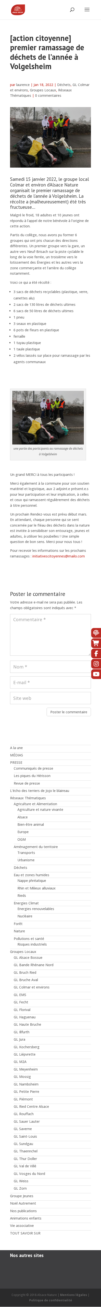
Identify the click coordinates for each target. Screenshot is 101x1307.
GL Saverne (23, 1128)
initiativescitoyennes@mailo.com (58, 556)
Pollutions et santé (29, 938)
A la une (16, 747)
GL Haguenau (25, 1017)
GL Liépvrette (25, 1054)
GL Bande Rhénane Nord (33, 964)
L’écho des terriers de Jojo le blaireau (39, 790)
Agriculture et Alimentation (35, 803)
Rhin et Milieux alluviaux (36, 888)
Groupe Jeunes (21, 1196)
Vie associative (22, 1225)
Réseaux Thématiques (28, 798)
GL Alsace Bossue (28, 957)
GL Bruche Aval (26, 979)
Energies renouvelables (35, 908)
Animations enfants (25, 1218)
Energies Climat (26, 903)
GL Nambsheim (26, 1084)
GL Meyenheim (26, 1069)
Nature (19, 931)
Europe (23, 831)
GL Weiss (21, 1181)
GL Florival (22, 1009)
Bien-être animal (30, 824)
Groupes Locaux (43, 90)
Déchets (64, 84)
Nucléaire (24, 916)
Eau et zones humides (31, 875)
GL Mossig (22, 1076)
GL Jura (19, 1039)
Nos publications (23, 1210)
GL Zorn (20, 1188)
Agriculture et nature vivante (40, 809)
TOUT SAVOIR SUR (25, 1233)
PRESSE (16, 762)
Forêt (18, 923)
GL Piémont (23, 1099)
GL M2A (20, 1061)
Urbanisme (26, 860)
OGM (21, 839)
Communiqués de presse (33, 768)
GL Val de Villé (25, 1166)
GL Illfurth (21, 1032)
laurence (23, 84)
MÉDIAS (16, 755)
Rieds (21, 895)
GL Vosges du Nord (29, 1173)
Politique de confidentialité (50, 1300)
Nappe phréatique (31, 880)
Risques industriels (32, 944)
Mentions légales (73, 1295)
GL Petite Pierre (26, 1091)
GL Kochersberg (26, 1047)
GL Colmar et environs (32, 987)
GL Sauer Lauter (27, 1121)
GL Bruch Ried (25, 972)
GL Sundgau (23, 1143)
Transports (26, 852)
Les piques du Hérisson (32, 775)
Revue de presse (27, 783)
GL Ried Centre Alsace (31, 1106)
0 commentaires (48, 95)
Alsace (22, 817)
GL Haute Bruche (27, 1024)
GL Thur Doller (25, 1158)
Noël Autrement (23, 1203)
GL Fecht (21, 1002)
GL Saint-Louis (25, 1136)
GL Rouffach (24, 1113)
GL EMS (20, 994)
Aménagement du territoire (36, 846)
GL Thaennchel (26, 1151)
